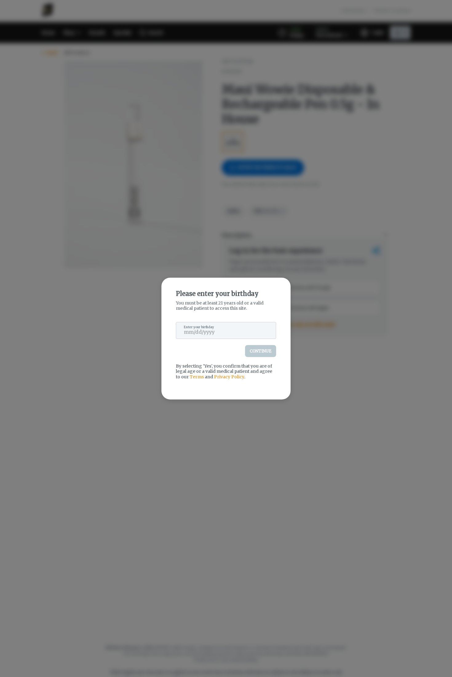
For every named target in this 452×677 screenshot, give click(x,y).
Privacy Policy (229, 376)
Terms (197, 376)
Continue (261, 350)
